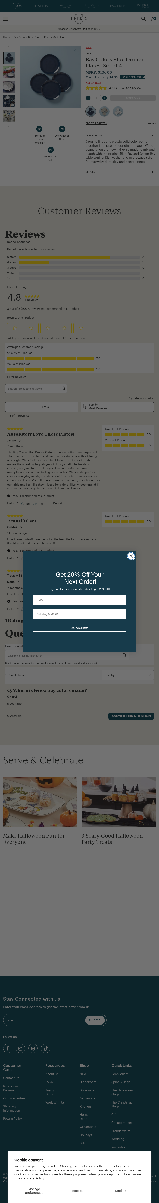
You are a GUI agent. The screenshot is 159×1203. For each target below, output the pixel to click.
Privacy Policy (34, 1178)
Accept (77, 1190)
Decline (120, 1190)
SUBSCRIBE (79, 627)
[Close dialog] (131, 556)
